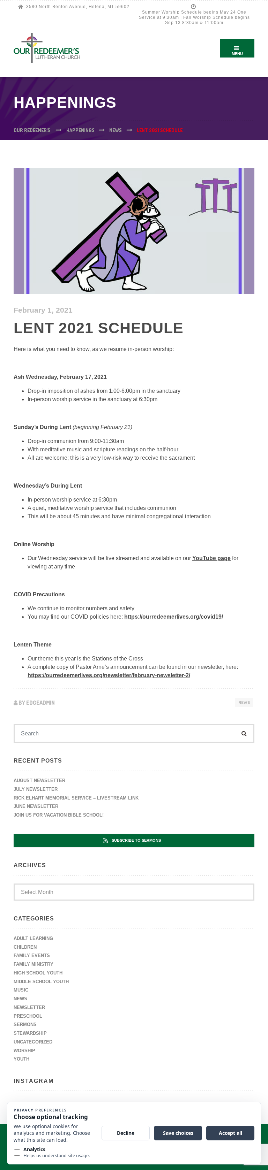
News (244, 702)
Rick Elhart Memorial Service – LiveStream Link (76, 798)
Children (25, 947)
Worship (24, 1050)
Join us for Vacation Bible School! (59, 815)
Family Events (32, 955)
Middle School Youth (41, 981)
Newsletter (29, 1007)
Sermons (25, 1024)
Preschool (28, 1016)
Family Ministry (33, 964)
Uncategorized (33, 1042)
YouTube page (211, 558)
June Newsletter (36, 806)
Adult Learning (33, 938)
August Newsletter (39, 780)
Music (21, 990)
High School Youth (38, 973)
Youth (21, 1059)
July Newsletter (36, 789)
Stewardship (30, 1033)
